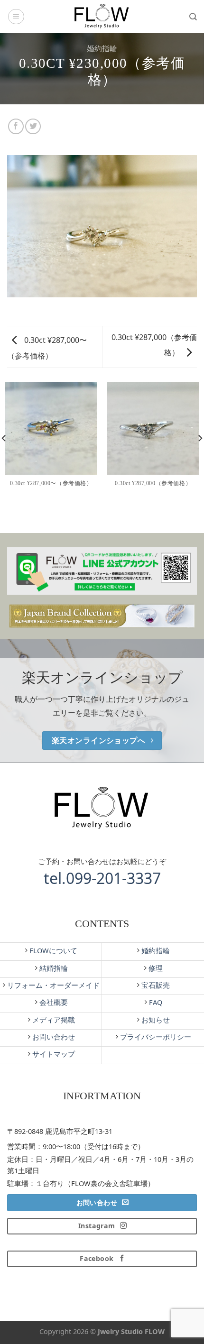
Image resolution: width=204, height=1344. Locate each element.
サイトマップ (52, 1054)
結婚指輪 (52, 968)
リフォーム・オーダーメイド (52, 985)
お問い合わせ (52, 1036)
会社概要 (52, 1002)
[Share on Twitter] (33, 126)
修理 (155, 968)
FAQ (154, 1002)
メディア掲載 (52, 1019)
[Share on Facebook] (16, 126)
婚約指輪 (102, 48)
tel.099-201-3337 (102, 878)
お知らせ (154, 1019)
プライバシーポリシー (154, 1036)
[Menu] (16, 16)
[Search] (193, 17)
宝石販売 (154, 985)
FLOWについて (52, 950)
